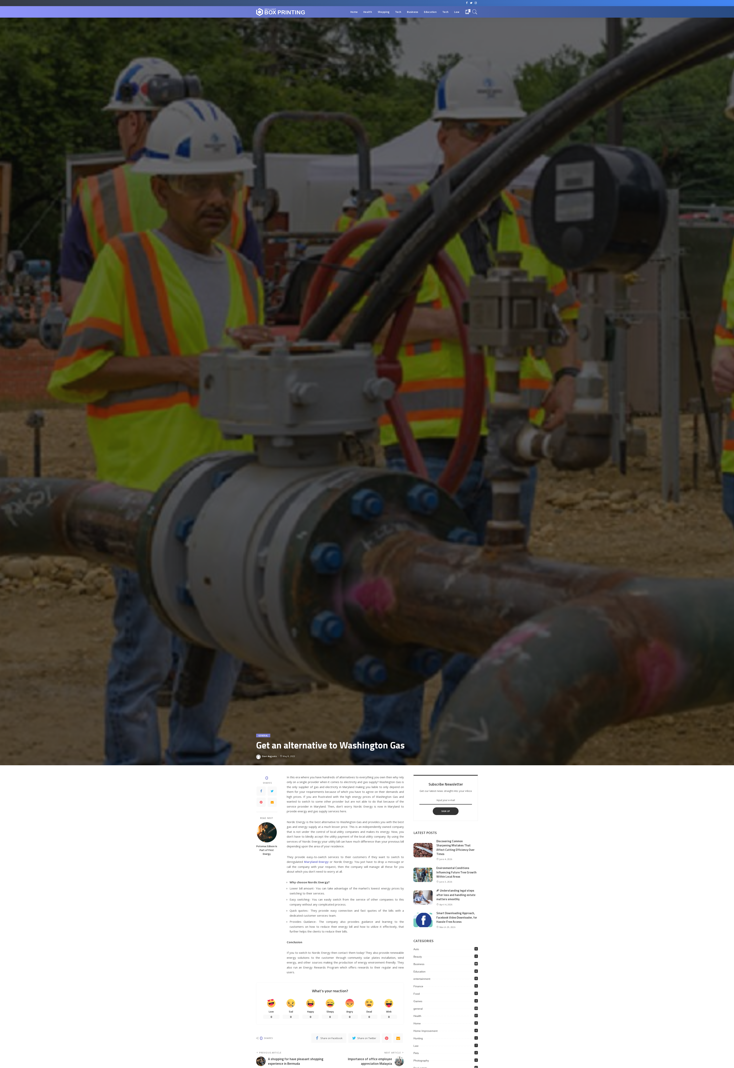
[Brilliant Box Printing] (280, 12)
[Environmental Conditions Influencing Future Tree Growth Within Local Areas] (423, 875)
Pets (416, 1053)
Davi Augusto (269, 756)
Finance (418, 986)
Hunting (418, 1038)
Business (418, 964)
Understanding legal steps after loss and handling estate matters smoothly (455, 894)
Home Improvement (425, 1030)
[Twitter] (272, 791)
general (263, 735)
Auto (416, 949)
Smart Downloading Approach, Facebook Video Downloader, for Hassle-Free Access (456, 917)
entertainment (421, 978)
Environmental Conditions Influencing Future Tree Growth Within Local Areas (456, 872)
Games (417, 1001)
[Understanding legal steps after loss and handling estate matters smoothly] (423, 897)
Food (416, 993)
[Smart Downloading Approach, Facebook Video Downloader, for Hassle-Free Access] (423, 920)
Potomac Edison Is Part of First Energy (266, 850)
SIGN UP (445, 811)
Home (417, 1023)
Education (419, 971)
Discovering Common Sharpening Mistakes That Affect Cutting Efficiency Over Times (455, 847)
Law (415, 1045)
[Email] (272, 802)
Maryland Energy (316, 862)
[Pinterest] (261, 802)
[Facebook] (261, 791)
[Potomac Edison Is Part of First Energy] (267, 832)
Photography (421, 1060)
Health (417, 1015)
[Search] (475, 12)
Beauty (417, 956)
